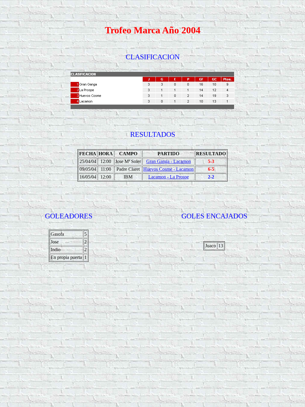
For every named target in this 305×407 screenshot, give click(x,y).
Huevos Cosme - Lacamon (168, 169)
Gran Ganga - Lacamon (168, 161)
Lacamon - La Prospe (168, 176)
